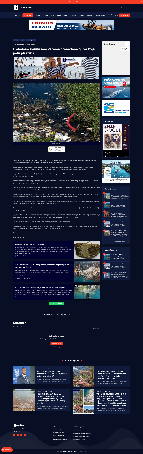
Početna (17, 15)
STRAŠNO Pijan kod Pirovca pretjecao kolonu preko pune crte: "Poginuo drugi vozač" (119, 234)
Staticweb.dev (83, 451)
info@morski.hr (82, 430)
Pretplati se (124, 15)
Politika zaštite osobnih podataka (58, 436)
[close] (141, 2)
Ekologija (89, 15)
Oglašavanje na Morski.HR (59, 432)
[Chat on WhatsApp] (56, 303)
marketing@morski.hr (83, 436)
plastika (33, 40)
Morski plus (27, 15)
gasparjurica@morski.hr (86, 433)
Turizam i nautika (62, 15)
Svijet (22, 40)
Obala (46, 15)
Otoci (52, 15)
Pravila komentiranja (19, 327)
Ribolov (81, 15)
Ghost (75, 451)
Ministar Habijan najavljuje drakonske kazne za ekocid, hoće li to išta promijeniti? (119, 276)
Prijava (116, 15)
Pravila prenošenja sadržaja (60, 439)
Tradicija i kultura (100, 15)
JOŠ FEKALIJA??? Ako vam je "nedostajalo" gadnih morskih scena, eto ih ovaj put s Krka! (120, 196)
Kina (28, 40)
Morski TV (38, 15)
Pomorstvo (73, 15)
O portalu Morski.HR (58, 430)
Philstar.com (29, 176)
